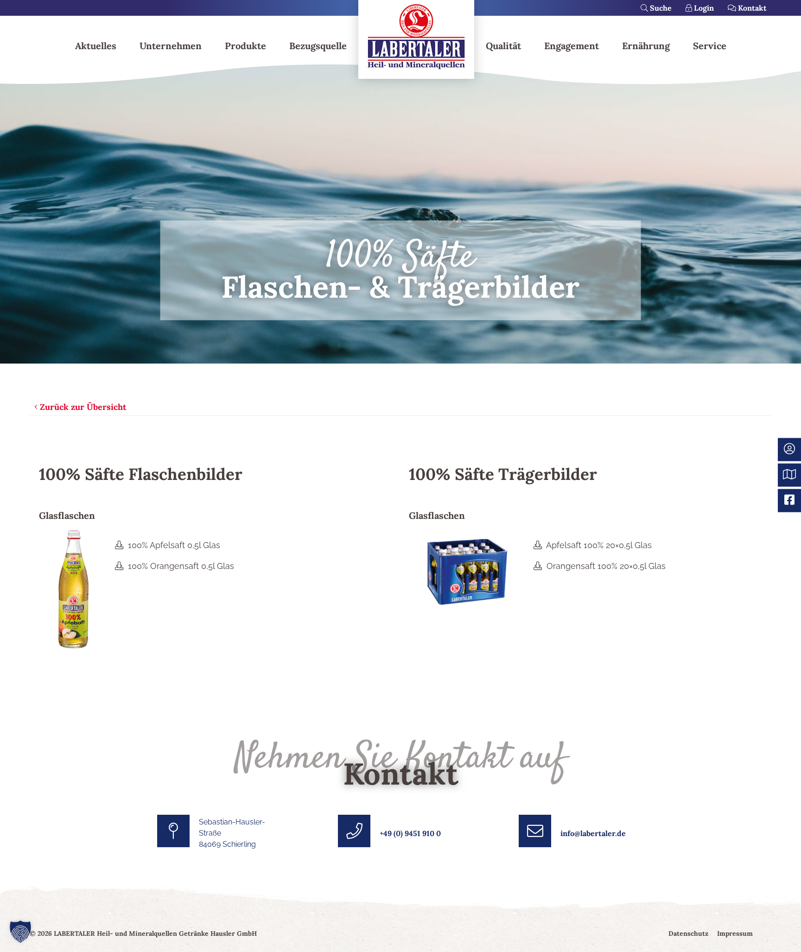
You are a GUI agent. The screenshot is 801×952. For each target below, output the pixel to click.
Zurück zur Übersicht (82, 407)
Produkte (245, 45)
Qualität (503, 45)
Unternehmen (171, 45)
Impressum (735, 933)
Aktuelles (95, 45)
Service (709, 45)
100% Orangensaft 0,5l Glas (181, 566)
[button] (20, 931)
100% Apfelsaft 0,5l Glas (174, 545)
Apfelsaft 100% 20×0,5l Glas (599, 545)
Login (703, 8)
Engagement (571, 45)
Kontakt (751, 8)
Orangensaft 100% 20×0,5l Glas (605, 566)
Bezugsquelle (318, 45)
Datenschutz (688, 933)
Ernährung (646, 45)
